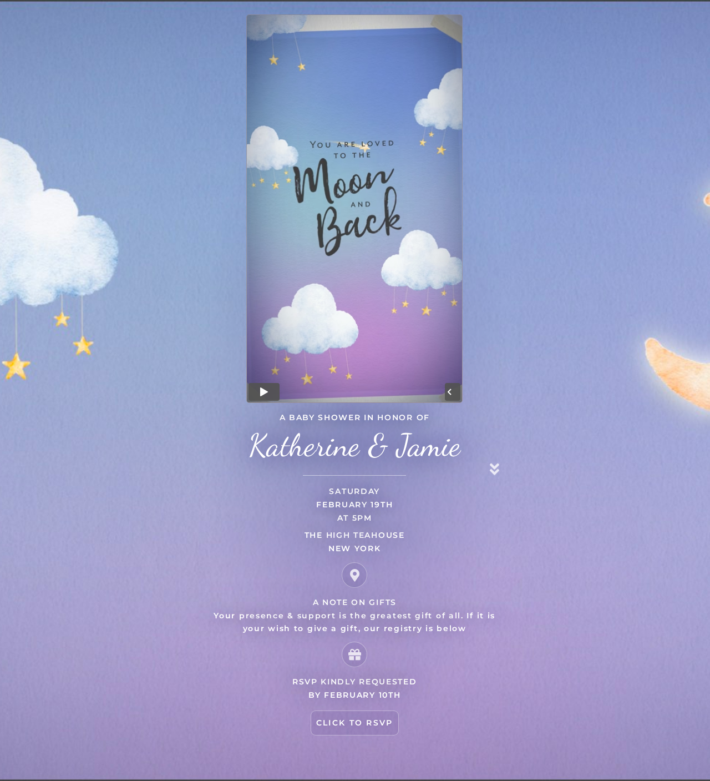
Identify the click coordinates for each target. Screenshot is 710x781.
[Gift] (354, 654)
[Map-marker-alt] (354, 575)
